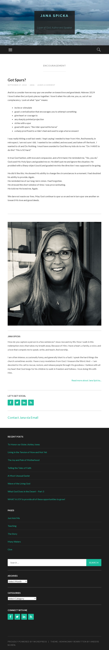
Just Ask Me (14, 518)
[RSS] (31, 402)
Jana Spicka (54, 16)
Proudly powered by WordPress (27, 641)
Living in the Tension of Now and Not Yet (27, 452)
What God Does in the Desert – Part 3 (26, 491)
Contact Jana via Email (23, 417)
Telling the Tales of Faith (19, 468)
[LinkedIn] (24, 402)
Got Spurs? (17, 80)
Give (10, 549)
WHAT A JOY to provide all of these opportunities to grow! (36, 499)
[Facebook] (10, 402)
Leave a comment (46, 85)
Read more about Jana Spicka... (86, 380)
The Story (12, 533)
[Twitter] (17, 402)
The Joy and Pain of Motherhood (23, 460)
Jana (32, 85)
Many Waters (14, 541)
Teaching (12, 525)
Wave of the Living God (19, 483)
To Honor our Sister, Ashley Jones (24, 444)
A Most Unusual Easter (19, 475)
